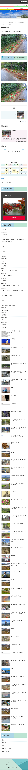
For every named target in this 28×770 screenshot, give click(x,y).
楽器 (3, 261)
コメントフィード (6, 748)
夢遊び (7, 764)
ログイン (4, 742)
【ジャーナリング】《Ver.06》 (10, 270)
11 (6, 170)
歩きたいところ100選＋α (20, 762)
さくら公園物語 (6, 27)
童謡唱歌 (4, 315)
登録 (3, 740)
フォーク (4, 319)
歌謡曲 (3, 300)
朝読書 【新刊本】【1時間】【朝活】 (11, 285)
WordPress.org (6, 751)
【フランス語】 (6, 310)
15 (21, 170)
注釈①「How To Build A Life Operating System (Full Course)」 (13, 240)
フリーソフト (5, 246)
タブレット (4, 251)
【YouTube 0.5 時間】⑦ (9, 305)
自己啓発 (4, 256)
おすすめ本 (4, 280)
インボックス (5, 234)
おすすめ (14, 217)
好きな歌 (4, 324)
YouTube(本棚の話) (7, 275)
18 (6, 171)
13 (14, 170)
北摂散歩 (20, 764)
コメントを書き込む (14, 151)
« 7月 (2, 178)
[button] (25, 183)
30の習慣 (4, 266)
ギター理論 (4, 229)
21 (17, 171)
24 (3, 173)
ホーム (7, 762)
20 (14, 171)
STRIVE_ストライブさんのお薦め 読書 (12, 290)
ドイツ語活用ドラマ (7, 295)
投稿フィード (5, 745)
